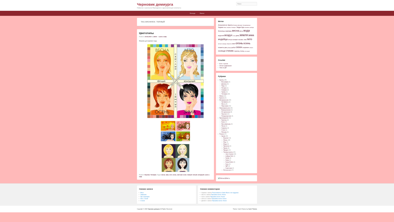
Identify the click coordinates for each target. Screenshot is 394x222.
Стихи (223, 130)
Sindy (227, 160)
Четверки (153, 175)
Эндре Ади (240, 27)
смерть (251, 47)
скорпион (245, 47)
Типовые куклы (228, 152)
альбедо (251, 27)
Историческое (225, 112)
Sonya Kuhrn (229, 162)
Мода (225, 144)
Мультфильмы (226, 124)
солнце (221, 51)
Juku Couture (229, 154)
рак (225, 47)
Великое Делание (237, 25)
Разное (221, 134)
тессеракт (247, 51)
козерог (235, 39)
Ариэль (230, 25)
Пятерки (223, 88)
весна (163, 175)
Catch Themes (252, 209)
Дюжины (224, 84)
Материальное (223, 100)
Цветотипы (146, 33)
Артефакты (224, 102)
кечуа (230, 39)
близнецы (221, 31)
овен (233, 44)
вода (246, 30)
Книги (223, 122)
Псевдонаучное (226, 116)
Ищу (224, 142)
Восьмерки (224, 82)
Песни (223, 126)
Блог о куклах (223, 63)
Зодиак (220, 27)
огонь (239, 43)
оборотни (229, 43)
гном (234, 35)
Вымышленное (226, 110)
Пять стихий (144, 198)
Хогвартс (233, 27)
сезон (184, 175)
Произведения (223, 118)
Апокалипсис (222, 25)
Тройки (223, 92)
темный (189, 175)
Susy (226, 164)
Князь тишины (227, 27)
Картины (224, 120)
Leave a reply (163, 36)
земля (243, 35)
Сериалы (224, 128)
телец (242, 51)
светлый (179, 175)
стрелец (237, 51)
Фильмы (224, 132)
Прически (226, 146)
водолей (221, 35)
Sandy (227, 158)
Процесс (226, 150)
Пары (223, 86)
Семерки (224, 90)
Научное (147, 175)
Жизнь (225, 140)
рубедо (229, 47)
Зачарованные (246, 25)
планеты (221, 47)
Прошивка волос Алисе (218, 194)
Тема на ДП (223, 67)
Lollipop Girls (229, 156)
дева (237, 35)
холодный (201, 175)
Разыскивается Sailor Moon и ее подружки (225, 192)
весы (241, 31)
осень (174, 175)
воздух (228, 35)
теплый (194, 175)
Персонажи (224, 106)
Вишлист (226, 138)
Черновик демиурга (155, 4)
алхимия (247, 27)
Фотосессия (227, 170)
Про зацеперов (144, 196)
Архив (223, 136)
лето (170, 175)
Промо (225, 148)
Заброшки (143, 194)
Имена (202, 13)
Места (223, 104)
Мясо (142, 192)
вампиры (228, 31)
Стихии (142, 200)
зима (167, 175)
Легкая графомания (225, 65)
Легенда (192, 13)
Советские (228, 168)
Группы (221, 80)
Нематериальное (224, 108)
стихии (229, 50)
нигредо (224, 43)
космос (240, 39)
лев (245, 39)
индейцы (223, 39)
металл (220, 43)
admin (155, 36)
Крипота (221, 98)
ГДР (226, 166)
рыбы (233, 47)
